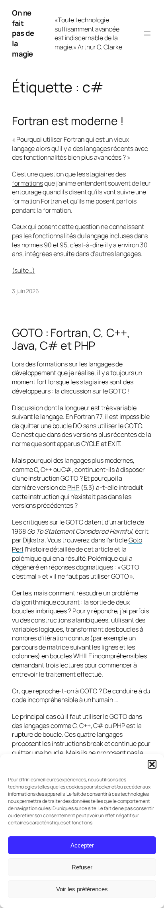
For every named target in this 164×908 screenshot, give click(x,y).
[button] (152, 764)
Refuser (82, 867)
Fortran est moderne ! (68, 121)
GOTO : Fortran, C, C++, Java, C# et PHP (71, 339)
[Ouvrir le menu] (147, 33)
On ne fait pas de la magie (23, 33)
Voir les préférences (82, 889)
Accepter (82, 845)
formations (27, 183)
